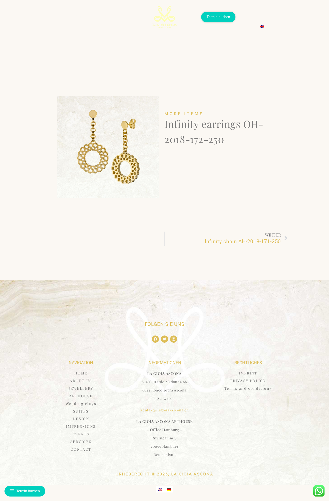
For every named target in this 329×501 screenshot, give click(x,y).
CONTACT (312, 17)
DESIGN (81, 418)
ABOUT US (29, 16)
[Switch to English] (160, 489)
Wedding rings (81, 16)
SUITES (105, 16)
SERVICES (290, 17)
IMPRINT (248, 373)
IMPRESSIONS (81, 426)
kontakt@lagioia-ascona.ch (164, 410)
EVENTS (269, 17)
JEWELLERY (54, 16)
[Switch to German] (168, 489)
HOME (81, 373)
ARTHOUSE (247, 17)
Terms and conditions (248, 388)
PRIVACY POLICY (248, 380)
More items (184, 113)
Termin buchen (218, 17)
